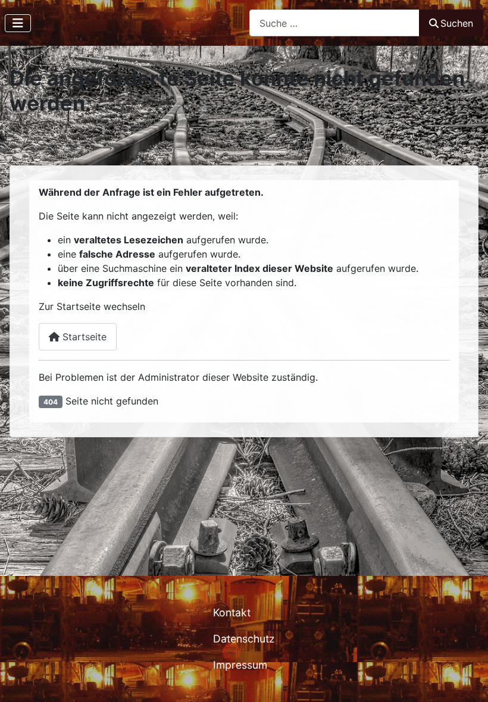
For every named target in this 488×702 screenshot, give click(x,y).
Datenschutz (244, 638)
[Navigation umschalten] (18, 23)
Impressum (240, 665)
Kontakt (232, 612)
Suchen (456, 23)
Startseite (83, 337)
